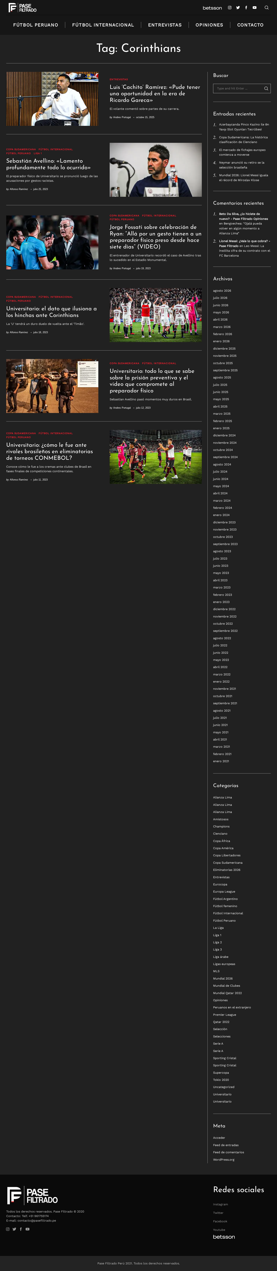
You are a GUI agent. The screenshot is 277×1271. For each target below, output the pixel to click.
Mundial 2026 (223, 978)
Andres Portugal (122, 117)
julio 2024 (220, 471)
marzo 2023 (221, 587)
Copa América (223, 848)
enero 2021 (221, 761)
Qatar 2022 (221, 1022)
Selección (220, 1029)
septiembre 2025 (225, 370)
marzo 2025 (221, 413)
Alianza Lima (222, 797)
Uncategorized (223, 1087)
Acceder (219, 1138)
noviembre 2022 (224, 616)
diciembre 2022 (224, 609)
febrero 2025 (222, 421)
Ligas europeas (224, 964)
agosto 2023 (222, 551)
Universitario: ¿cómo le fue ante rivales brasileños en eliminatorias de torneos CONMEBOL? (49, 451)
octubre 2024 (223, 450)
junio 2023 (220, 565)
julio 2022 (220, 645)
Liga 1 (38, 153)
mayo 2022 (221, 660)
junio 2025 (220, 392)
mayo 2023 (221, 573)
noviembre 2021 (224, 688)
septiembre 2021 (225, 703)
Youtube (219, 1230)
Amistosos (220, 819)
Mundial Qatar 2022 (227, 993)
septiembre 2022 (225, 631)
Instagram (220, 1204)
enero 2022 (221, 681)
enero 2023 (221, 602)
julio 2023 (220, 558)
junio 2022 (220, 652)
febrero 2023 (222, 595)
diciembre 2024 (224, 435)
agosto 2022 (222, 638)
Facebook (220, 1221)
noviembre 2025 (224, 356)
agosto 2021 (221, 710)
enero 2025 (221, 428)
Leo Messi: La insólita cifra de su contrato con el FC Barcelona (244, 250)
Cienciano (220, 833)
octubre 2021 (222, 696)
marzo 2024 (222, 500)
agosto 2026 (222, 290)
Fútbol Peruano (35, 25)
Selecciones (221, 1036)
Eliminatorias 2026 (226, 870)
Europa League (224, 891)
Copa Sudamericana (21, 149)
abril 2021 (220, 739)
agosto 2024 (222, 464)
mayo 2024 (221, 486)
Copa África (221, 841)
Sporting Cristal (224, 1058)
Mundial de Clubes (226, 985)
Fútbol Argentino (225, 899)
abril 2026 (220, 319)
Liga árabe (220, 957)
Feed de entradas (226, 1145)
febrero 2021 (222, 754)
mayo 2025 (221, 399)
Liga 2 (217, 942)
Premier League (224, 1014)
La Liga (218, 928)
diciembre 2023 (224, 522)
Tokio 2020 (221, 1080)
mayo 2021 (220, 732)
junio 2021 (220, 725)
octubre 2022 (223, 623)
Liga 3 (217, 949)
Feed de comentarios (228, 1152)
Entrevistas (165, 25)
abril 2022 (220, 667)
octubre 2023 (223, 537)
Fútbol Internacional (103, 25)
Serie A (218, 1043)
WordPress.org (223, 1159)
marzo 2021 (221, 746)
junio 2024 (220, 479)
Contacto (250, 25)
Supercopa (221, 1072)
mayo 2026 (221, 312)
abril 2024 (220, 493)
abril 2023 (220, 580)
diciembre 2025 (224, 348)
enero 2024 (221, 515)
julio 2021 (220, 718)
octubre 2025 (223, 363)
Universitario (222, 1094)
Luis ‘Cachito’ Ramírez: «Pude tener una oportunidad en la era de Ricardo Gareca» (155, 94)
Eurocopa (220, 884)
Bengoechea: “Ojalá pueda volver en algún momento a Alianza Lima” (240, 228)
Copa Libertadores (226, 855)
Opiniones (209, 25)
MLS (216, 971)
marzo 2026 (222, 327)
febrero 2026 (222, 334)
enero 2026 (221, 341)
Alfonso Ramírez (19, 189)
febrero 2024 (222, 508)
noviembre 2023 (224, 529)
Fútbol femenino (225, 906)
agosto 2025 (222, 377)
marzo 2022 (221, 674)
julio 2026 (220, 298)
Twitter (218, 1213)
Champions (221, 826)
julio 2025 (220, 385)
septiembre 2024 (225, 457)
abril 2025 (220, 406)
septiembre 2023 (225, 544)
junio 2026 (220, 305)
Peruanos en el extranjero (232, 1007)
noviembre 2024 (225, 442)
